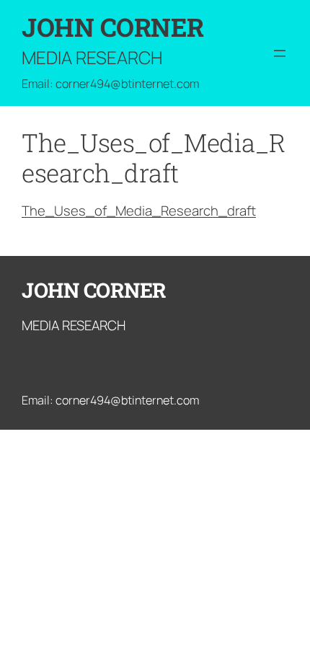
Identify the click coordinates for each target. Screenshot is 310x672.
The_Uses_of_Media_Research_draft (139, 210)
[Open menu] (279, 53)
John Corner (113, 27)
